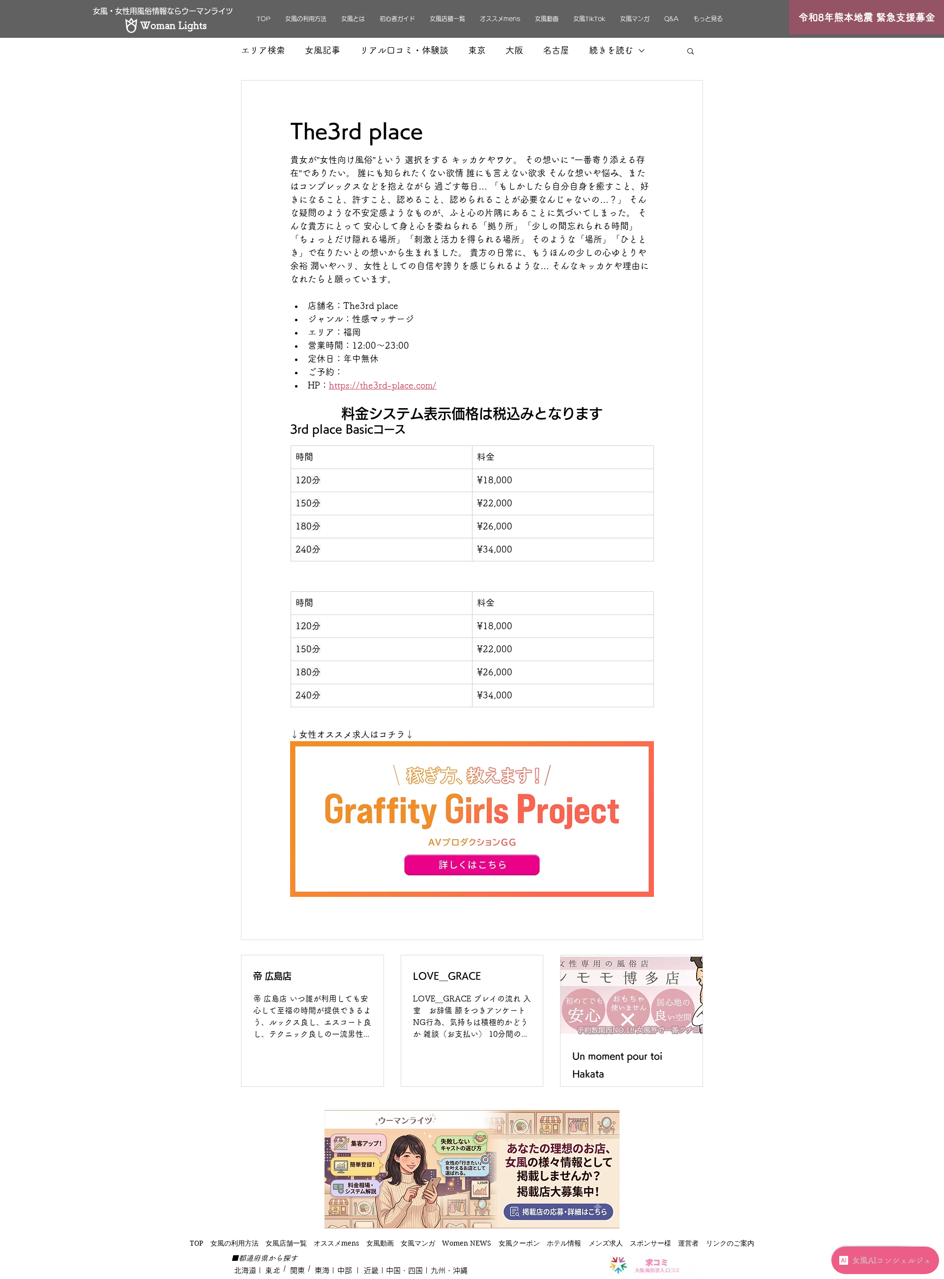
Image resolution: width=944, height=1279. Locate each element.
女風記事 (322, 50)
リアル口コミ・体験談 (404, 50)
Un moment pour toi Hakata (617, 1065)
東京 (477, 50)
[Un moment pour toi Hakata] (631, 995)
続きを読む (611, 50)
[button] (690, 51)
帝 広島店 (272, 976)
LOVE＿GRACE (447, 976)
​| (282, 1268)
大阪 (514, 50)
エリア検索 (263, 50)
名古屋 (556, 50)
